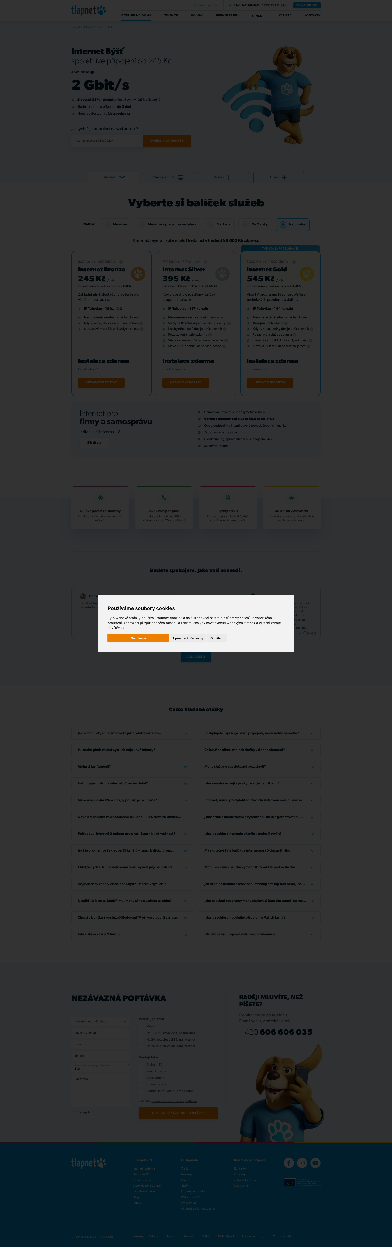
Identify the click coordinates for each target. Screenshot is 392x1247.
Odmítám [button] (216, 638)
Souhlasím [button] (138, 638)
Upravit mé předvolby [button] (188, 638)
